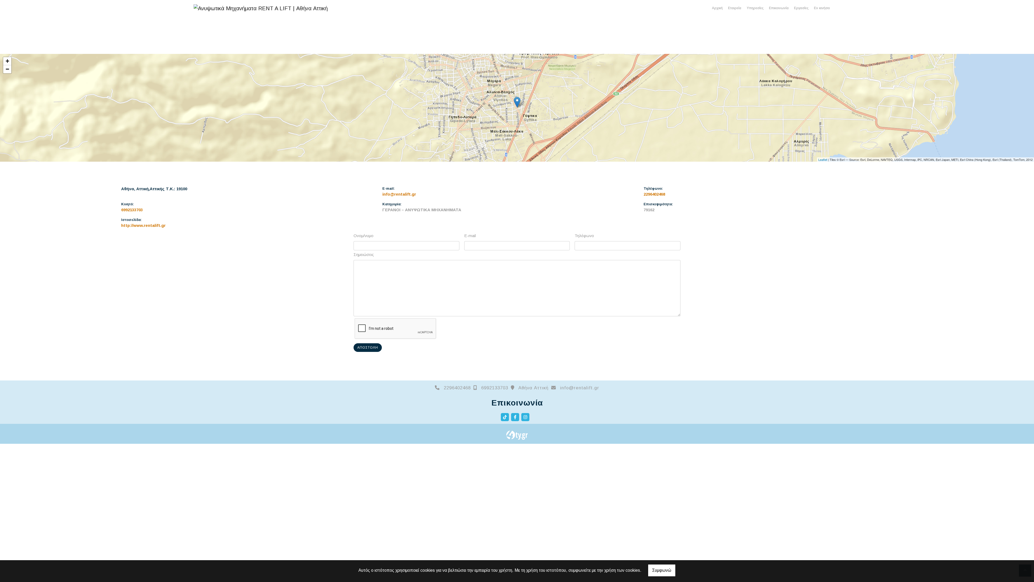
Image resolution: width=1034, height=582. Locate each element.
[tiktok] (505, 417)
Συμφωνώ (661, 570)
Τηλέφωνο (584, 235)
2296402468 (654, 194)
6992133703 (132, 209)
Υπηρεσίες (755, 8)
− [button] (7, 69)
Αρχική (717, 8)
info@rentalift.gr (399, 194)
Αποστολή (367, 347)
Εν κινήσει (822, 8)
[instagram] (525, 417)
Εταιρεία (734, 8)
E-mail (470, 235)
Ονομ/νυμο (363, 235)
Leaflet (822, 159)
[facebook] (515, 417)
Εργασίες (801, 8)
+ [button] (7, 61)
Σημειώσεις (364, 254)
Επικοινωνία (779, 8)
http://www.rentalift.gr (143, 225)
